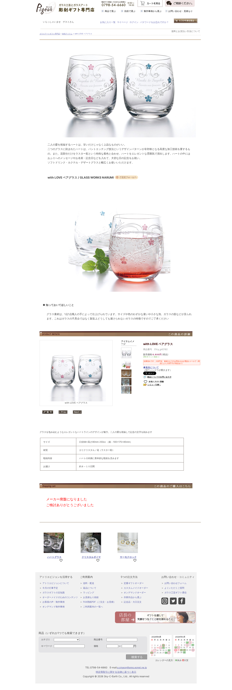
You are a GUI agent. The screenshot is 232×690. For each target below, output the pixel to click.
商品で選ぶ (110, 11)
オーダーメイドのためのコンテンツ (60, 597)
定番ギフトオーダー (134, 583)
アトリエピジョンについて (55, 583)
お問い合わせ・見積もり (180, 11)
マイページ (122, 22)
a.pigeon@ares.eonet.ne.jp (132, 667)
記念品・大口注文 (132, 601)
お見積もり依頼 (91, 597)
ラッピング (88, 592)
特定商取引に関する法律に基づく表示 (116, 671)
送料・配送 (88, 583)
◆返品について (151, 367)
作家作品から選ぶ (132, 597)
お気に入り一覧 (107, 22)
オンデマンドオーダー (135, 592)
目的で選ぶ (129, 11)
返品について (89, 588)
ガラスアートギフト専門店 (50, 34)
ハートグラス (54, 557)
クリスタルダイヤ (91, 557)
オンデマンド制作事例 (53, 606)
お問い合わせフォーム (175, 583)
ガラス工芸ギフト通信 (175, 592)
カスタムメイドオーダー (136, 588)
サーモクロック (128, 557)
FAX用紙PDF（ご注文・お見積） (99, 601)
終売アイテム (67, 34)
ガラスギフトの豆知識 (53, 592)
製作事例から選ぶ (153, 11)
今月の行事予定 (50, 588)
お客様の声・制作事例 (53, 601)
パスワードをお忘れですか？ (154, 22)
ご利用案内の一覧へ (93, 606)
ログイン (134, 22)
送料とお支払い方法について (185, 31)
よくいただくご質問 (174, 588)
